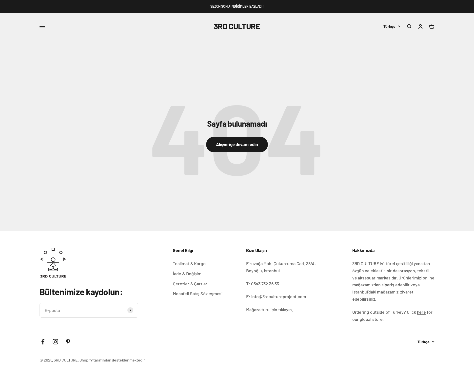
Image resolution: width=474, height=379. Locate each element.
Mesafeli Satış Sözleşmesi (197, 293)
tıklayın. (285, 309)
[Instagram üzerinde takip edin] (55, 341)
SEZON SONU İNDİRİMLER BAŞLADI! (237, 6)
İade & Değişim (187, 273)
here (421, 312)
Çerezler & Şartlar (190, 283)
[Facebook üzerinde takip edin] (43, 341)
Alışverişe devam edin (237, 144)
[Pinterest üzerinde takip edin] (68, 341)
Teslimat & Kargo (189, 263)
